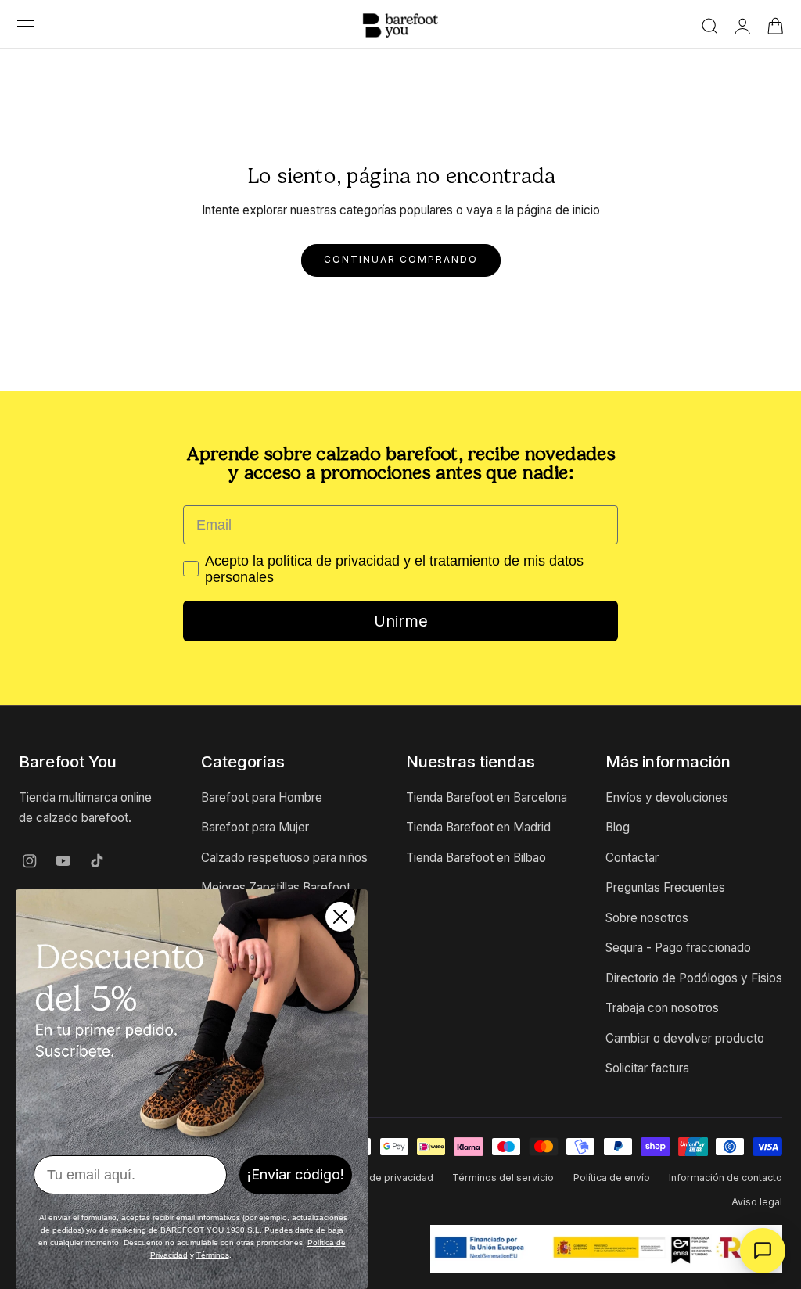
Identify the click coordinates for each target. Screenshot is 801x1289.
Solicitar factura (647, 1068)
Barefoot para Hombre (261, 797)
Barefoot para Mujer (255, 827)
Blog (617, 827)
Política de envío (611, 1177)
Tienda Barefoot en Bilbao (476, 857)
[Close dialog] (340, 916)
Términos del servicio (503, 1177)
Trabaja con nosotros (662, 1007)
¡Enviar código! (295, 1174)
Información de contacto (725, 1177)
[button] (25, 26)
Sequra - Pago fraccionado (678, 948)
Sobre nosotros (646, 917)
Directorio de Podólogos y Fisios (693, 978)
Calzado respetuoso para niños (284, 857)
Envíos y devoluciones (666, 797)
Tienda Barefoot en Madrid (478, 827)
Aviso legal (756, 1202)
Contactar (632, 857)
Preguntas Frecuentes (665, 888)
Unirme (401, 621)
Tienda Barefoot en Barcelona (486, 797)
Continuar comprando (401, 259)
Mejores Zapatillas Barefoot (275, 888)
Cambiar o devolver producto (684, 1038)
